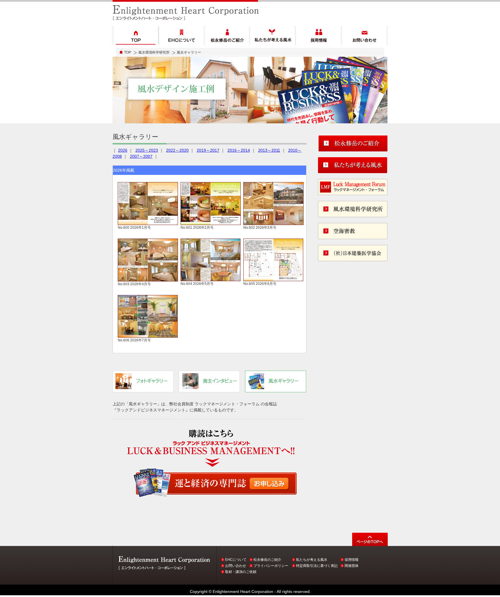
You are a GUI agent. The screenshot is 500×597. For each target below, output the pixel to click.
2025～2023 (146, 150)
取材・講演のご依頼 (240, 572)
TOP (127, 52)
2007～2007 (141, 156)
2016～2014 (238, 150)
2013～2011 (269, 150)
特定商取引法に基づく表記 (317, 566)
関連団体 (352, 566)
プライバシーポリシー (270, 566)
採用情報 (352, 560)
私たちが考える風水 (311, 560)
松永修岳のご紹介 (267, 560)
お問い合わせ (235, 566)
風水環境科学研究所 (154, 52)
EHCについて (236, 560)
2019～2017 (208, 150)
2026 (122, 150)
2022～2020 (177, 150)
